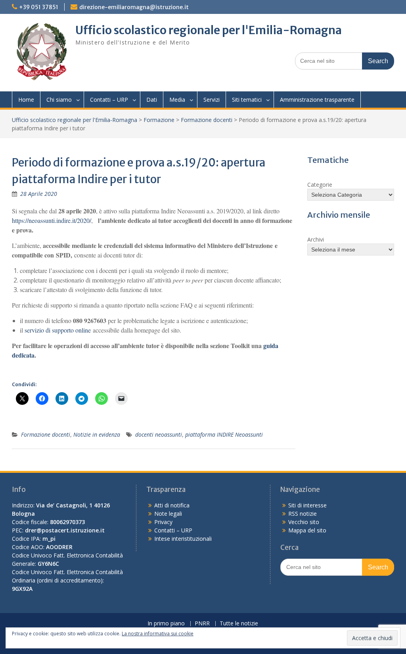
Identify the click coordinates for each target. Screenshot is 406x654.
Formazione (159, 120)
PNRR (202, 623)
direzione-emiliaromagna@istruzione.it (134, 7)
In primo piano (166, 623)
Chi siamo (59, 99)
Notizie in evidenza (96, 434)
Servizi (211, 99)
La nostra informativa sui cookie (157, 633)
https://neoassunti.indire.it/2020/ (51, 220)
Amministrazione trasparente (317, 99)
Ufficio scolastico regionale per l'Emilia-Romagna (208, 30)
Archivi (315, 239)
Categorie (319, 184)
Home (26, 99)
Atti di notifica (172, 505)
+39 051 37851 (38, 7)
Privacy (163, 522)
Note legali (168, 513)
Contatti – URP (109, 99)
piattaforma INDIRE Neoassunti (224, 434)
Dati (151, 99)
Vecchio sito (303, 522)
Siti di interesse (307, 505)
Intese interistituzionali (183, 538)
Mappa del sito (307, 530)
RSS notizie (302, 513)
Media (177, 99)
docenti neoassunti (158, 434)
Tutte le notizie (239, 623)
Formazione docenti (206, 120)
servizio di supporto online (58, 330)
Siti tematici (247, 99)
